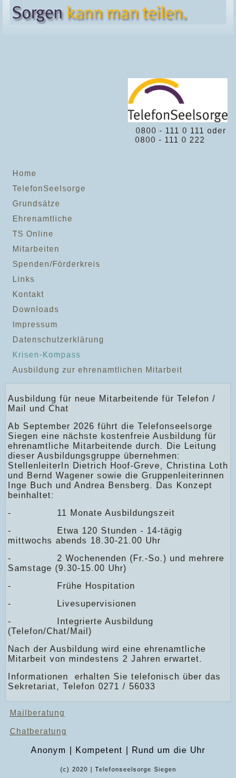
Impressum (35, 324)
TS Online (33, 234)
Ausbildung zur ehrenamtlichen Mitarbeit (97, 370)
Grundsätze (36, 203)
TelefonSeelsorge (49, 188)
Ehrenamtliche (42, 218)
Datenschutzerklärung (58, 339)
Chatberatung (38, 731)
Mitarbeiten (36, 249)
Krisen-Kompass (46, 354)
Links (23, 279)
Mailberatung (37, 713)
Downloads (35, 309)
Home (24, 173)
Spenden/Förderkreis (56, 264)
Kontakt (28, 294)
